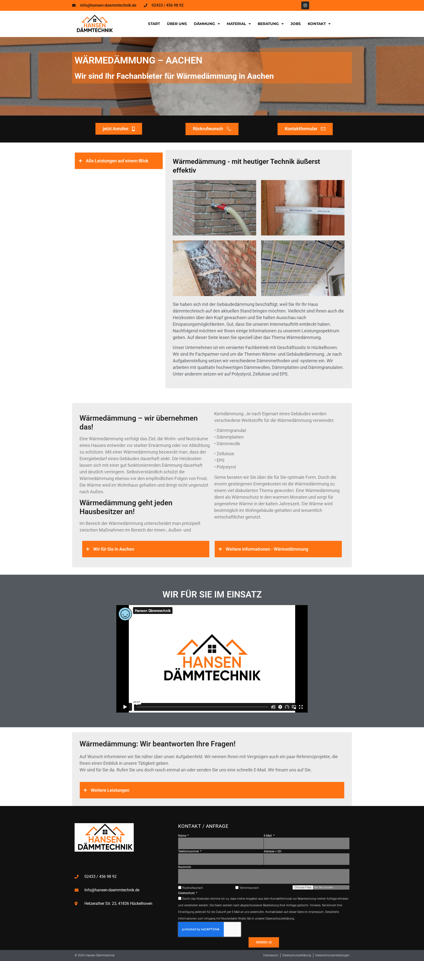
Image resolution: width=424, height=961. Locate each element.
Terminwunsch (249, 888)
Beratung (268, 23)
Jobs (296, 23)
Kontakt (317, 23)
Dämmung (204, 23)
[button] (119, 161)
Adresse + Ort (272, 851)
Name (182, 835)
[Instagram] (305, 5)
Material (236, 23)
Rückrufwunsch (192, 888)
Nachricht (184, 867)
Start (154, 23)
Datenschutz (187, 893)
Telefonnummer (189, 851)
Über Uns (177, 23)
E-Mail (268, 835)
